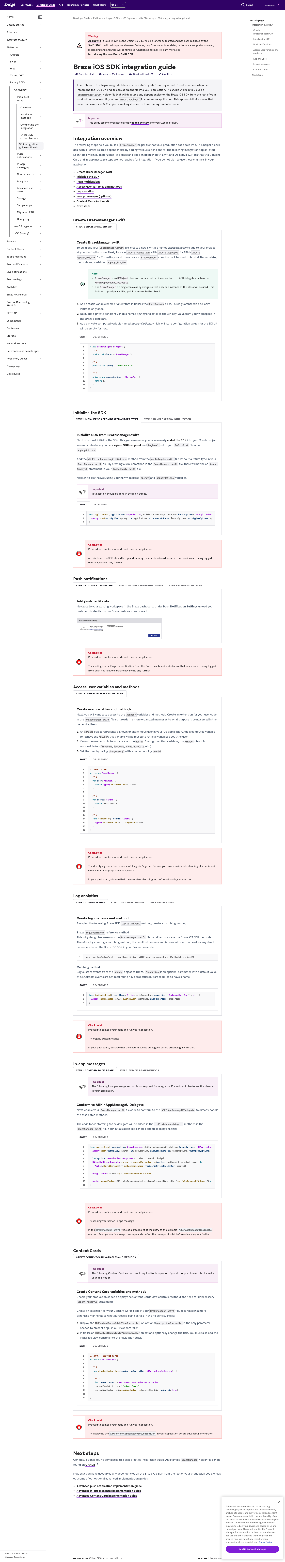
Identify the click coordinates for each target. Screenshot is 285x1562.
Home (10, 16)
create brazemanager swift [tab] (94, 226)
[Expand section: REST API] (40, 313)
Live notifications (17, 272)
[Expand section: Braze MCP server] (40, 295)
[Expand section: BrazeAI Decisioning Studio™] (40, 304)
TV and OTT (17, 75)
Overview (25, 107)
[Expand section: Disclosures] (40, 374)
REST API (12, 313)
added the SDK (140, 122)
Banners (11, 241)
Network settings (16, 343)
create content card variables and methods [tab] (106, 1257)
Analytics (22, 181)
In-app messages (16, 256)
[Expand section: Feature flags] (40, 279)
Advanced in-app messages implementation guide (109, 1491)
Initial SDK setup (23, 98)
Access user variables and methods (99, 186)
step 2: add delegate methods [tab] (139, 1070)
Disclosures (13, 373)
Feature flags (14, 279)
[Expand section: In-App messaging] (40, 166)
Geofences (13, 328)
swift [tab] (83, 336)
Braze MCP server (17, 294)
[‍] (112, 5)
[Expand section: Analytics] (40, 181)
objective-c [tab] (100, 336)
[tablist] (147, 227)
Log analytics (85, 191)
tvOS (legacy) (21, 233)
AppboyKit (94, 41)
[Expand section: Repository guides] (40, 359)
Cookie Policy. (265, 1542)
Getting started (15, 24)
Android (14, 54)
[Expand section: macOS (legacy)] (40, 226)
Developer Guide (81, 18)
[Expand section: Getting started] (40, 25)
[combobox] (250, 4)
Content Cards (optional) (93, 201)
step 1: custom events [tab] (90, 902)
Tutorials (12, 32)
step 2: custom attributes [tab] (127, 902)
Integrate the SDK (17, 40)
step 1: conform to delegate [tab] (95, 1070)
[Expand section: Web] (40, 69)
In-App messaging (23, 165)
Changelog (23, 219)
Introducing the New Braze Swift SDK (110, 54)
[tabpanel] (147, 317)
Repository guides (17, 358)
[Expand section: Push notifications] (40, 155)
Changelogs (13, 366)
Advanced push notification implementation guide (109, 1486)
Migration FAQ (25, 212)
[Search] (243, 4)
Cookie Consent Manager (252, 1549)
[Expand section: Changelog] (40, 219)
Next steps (83, 206)
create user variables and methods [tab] (100, 693)
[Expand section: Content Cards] (40, 249)
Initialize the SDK (88, 177)
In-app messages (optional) (94, 196)
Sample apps (24, 205)
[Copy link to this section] (179, 66)
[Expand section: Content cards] (40, 174)
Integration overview (262, 24)
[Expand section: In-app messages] (40, 257)
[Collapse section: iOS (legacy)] (40, 90)
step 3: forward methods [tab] (186, 585)
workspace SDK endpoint (125, 445)
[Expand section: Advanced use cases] (40, 190)
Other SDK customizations (29, 136)
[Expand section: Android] (40, 55)
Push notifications (24, 155)
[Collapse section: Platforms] (40, 47)
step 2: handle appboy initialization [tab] (167, 419)
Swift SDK (94, 45)
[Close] (279, 1501)
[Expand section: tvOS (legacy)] (40, 233)
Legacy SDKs (17, 82)
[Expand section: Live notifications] (40, 272)
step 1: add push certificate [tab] (94, 585)
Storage (21, 198)
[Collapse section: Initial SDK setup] (40, 99)
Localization (14, 320)
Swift (13, 61)
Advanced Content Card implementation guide (107, 1495)
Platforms (12, 47)
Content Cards (15, 249)
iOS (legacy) (20, 89)
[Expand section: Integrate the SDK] (40, 40)
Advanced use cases (25, 189)
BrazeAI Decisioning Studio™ (18, 304)
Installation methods (26, 116)
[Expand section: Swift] (40, 62)
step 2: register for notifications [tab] (141, 585)
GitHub (90, 1464)
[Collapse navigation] (40, 17)
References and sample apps (23, 351)
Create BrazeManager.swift (94, 172)
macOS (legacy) (23, 226)
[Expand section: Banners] (40, 242)
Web (12, 68)
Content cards (25, 174)
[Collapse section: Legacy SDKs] (40, 82)
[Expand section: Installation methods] (40, 116)
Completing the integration (29, 126)
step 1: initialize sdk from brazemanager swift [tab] (107, 419)
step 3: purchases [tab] (162, 902)
